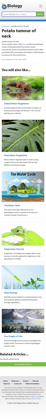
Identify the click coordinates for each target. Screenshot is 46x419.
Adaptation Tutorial (14, 249)
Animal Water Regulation (16, 104)
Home (5, 381)
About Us (6, 384)
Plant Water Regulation (15, 155)
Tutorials (35, 381)
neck (24, 44)
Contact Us (18, 384)
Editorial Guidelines (32, 384)
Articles (25, 381)
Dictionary (6, 26)
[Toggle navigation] (40, 6)
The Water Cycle (12, 205)
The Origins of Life (13, 336)
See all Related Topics (22, 364)
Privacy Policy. (36, 399)
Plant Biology (10, 293)
